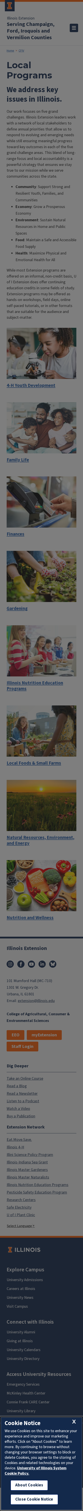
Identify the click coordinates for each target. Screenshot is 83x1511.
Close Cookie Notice (34, 1499)
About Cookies (29, 1485)
